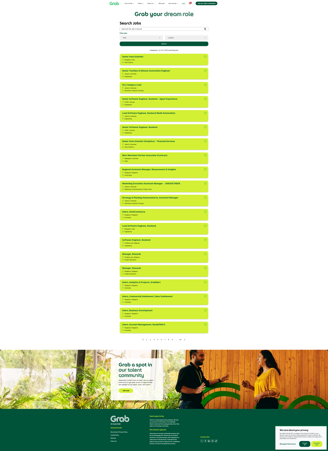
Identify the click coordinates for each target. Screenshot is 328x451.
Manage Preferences (288, 444)
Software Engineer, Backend (136, 240)
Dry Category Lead (131, 85)
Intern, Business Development (137, 310)
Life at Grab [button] (128, 3)
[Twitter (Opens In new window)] (201, 441)
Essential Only (317, 444)
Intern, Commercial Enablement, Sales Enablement (147, 296)
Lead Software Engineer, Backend (139, 226)
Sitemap (113, 438)
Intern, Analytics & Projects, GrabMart (141, 282)
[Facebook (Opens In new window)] (205, 441)
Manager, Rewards (131, 254)
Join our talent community (206, 3)
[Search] (205, 29)
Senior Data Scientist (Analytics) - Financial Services (148, 141)
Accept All (304, 444)
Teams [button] (140, 3)
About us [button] (150, 3)
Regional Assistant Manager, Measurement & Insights (149, 169)
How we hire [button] (172, 3)
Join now (125, 390)
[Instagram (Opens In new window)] (212, 441)
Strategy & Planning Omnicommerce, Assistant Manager (150, 197)
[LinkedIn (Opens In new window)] (209, 441)
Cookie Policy (115, 435)
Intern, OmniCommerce (133, 212)
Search (164, 44)
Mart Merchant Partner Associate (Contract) (144, 155)
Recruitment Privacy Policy (119, 432)
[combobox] (141, 38)
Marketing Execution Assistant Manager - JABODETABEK (151, 183)
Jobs (183, 3)
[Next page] (185, 339)
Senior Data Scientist (132, 56)
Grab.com (114, 441)
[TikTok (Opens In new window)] (216, 441)
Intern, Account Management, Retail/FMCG (143, 324)
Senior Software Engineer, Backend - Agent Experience (149, 99)
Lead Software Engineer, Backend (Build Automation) (148, 113)
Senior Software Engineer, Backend (139, 127)
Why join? (162, 3)
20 (180, 340)
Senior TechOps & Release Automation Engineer (146, 70)
